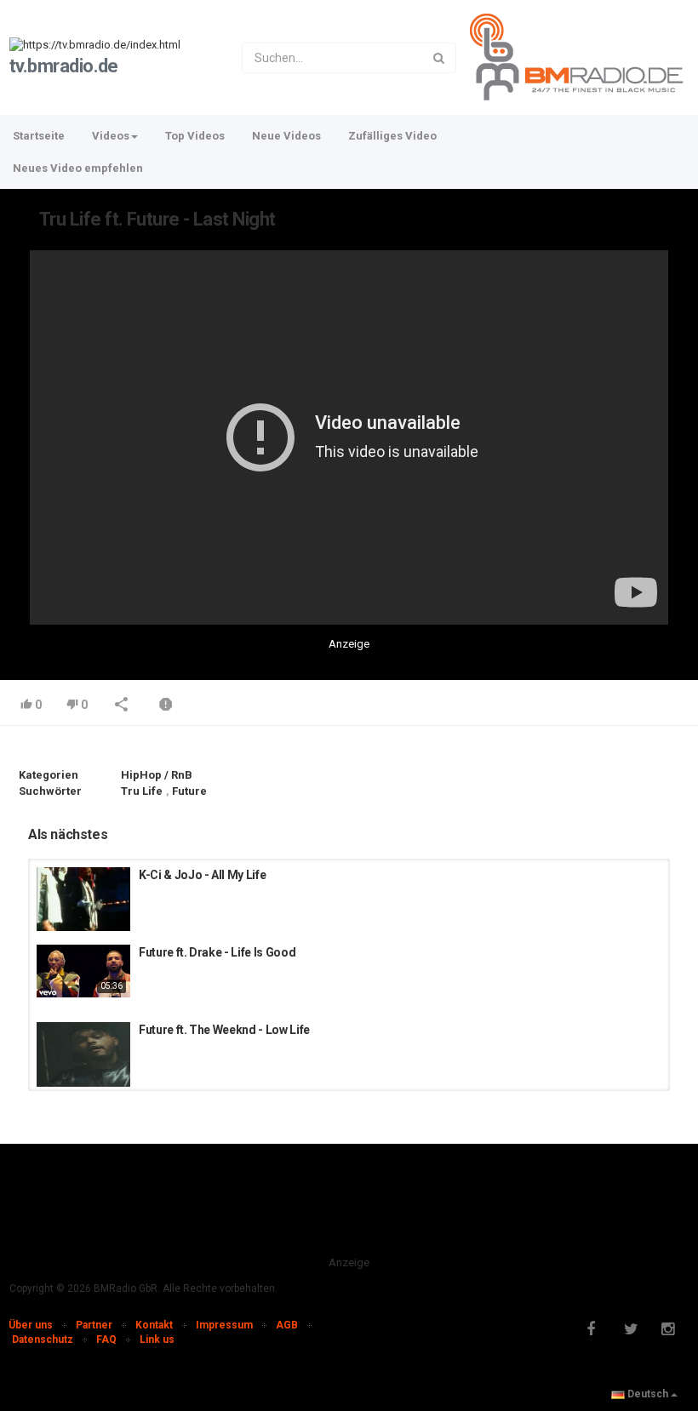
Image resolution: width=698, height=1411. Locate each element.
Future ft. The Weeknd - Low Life (224, 1030)
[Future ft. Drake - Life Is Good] (83, 971)
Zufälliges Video (392, 135)
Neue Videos (286, 135)
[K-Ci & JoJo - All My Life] (83, 899)
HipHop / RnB (156, 774)
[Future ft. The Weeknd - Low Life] (83, 1054)
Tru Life (142, 791)
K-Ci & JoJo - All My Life (202, 875)
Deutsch (648, 1394)
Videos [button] (110, 135)
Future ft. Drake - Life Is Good (217, 952)
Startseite (39, 135)
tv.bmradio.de (63, 66)
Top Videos (195, 135)
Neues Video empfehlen (78, 168)
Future (189, 791)
